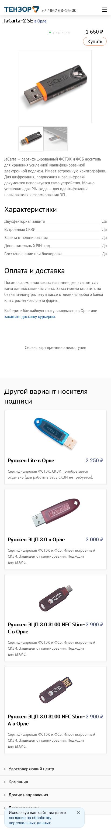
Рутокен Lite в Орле (31, 460)
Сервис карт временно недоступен (55, 347)
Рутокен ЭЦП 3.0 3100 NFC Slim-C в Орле (46, 628)
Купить (95, 41)
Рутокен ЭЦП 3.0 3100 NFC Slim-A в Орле (46, 720)
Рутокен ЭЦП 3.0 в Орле (36, 539)
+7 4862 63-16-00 (59, 10)
